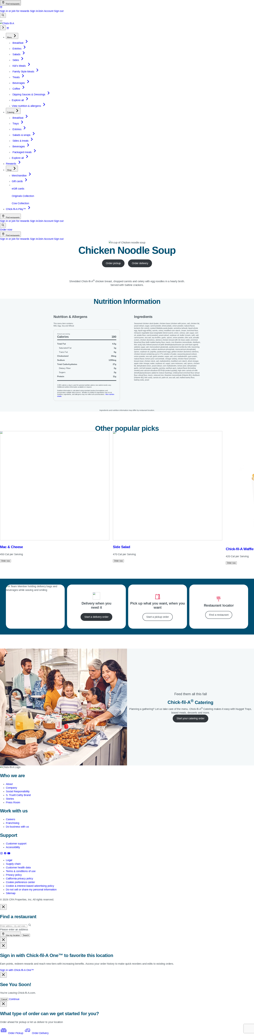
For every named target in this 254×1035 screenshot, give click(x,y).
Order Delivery (40, 1033)
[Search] (3, 15)
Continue (14, 999)
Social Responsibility (18, 791)
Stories (10, 798)
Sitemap (10, 893)
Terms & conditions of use (21, 871)
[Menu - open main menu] (1, 20)
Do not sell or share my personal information (31, 889)
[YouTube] (8, 853)
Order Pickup (15, 1033)
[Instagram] (2, 853)
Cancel (4, 999)
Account (48, 11)
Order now (6, 229)
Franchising (12, 823)
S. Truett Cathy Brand (18, 795)
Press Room (13, 802)
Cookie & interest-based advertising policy (30, 885)
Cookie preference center (20, 882)
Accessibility (13, 847)
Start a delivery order (96, 616)
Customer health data (18, 867)
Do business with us (17, 826)
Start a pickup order (157, 616)
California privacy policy (19, 878)
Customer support (16, 843)
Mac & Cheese (11, 547)
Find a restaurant (219, 614)
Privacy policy (14, 874)
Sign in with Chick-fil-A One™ (17, 970)
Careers (10, 819)
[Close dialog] (3, 907)
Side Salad (121, 547)
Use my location (12, 935)
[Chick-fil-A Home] (7, 23)
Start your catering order (190, 718)
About (9, 784)
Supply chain (13, 863)
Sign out (58, 11)
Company (11, 787)
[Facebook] (5, 853)
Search (26, 935)
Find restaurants (12, 4)
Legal (9, 860)
